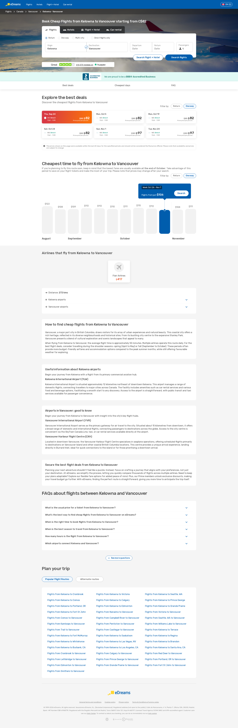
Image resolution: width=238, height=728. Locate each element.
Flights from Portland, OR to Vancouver (165, 659)
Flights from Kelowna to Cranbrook (65, 594)
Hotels (39, 4)
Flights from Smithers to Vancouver (65, 671)
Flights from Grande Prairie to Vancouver (117, 665)
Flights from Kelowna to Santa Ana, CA (165, 647)
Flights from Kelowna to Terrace (161, 629)
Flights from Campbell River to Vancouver (117, 618)
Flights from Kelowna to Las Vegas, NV (116, 641)
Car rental (67, 4)
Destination (94, 45)
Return (157, 45)
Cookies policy (110, 702)
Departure (136, 45)
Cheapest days (122, 85)
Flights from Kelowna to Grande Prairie (165, 606)
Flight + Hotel (53, 4)
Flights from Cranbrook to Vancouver (66, 653)
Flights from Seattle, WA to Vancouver (165, 618)
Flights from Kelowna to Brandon (162, 641)
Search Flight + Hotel (148, 57)
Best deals (68, 85)
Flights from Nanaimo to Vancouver (114, 612)
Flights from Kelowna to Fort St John (66, 612)
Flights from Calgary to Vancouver (114, 653)
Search (181, 193)
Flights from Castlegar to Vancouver (115, 629)
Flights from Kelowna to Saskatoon (114, 635)
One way (190, 106)
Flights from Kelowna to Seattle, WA (163, 594)
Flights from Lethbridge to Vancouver (66, 659)
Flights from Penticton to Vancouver (115, 623)
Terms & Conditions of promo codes (145, 702)
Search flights (179, 57)
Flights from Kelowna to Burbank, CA (66, 647)
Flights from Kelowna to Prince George (165, 600)
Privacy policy (124, 702)
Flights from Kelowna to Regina (161, 635)
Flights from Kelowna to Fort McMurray (67, 635)
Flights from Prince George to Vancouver (117, 659)
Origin (50, 45)
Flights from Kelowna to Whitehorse (65, 641)
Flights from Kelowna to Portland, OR (66, 606)
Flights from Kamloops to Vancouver (66, 623)
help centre (152, 713)
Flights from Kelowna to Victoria (113, 594)
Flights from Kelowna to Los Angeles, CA (117, 647)
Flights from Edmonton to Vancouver (66, 665)
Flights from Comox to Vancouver (64, 618)
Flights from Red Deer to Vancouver (163, 653)
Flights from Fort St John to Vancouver (165, 665)
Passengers (184, 45)
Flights (29, 4)
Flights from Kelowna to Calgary (113, 600)
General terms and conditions (90, 702)
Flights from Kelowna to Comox (63, 600)
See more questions (120, 558)
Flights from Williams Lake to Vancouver (165, 623)
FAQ (173, 85)
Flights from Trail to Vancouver (63, 629)
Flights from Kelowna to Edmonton (114, 606)
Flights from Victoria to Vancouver (163, 612)
